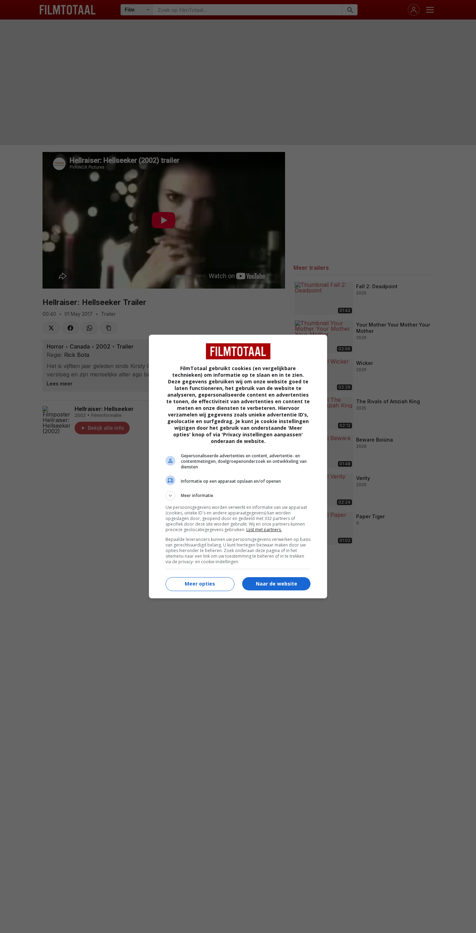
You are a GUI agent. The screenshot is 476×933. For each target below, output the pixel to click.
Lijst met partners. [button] (264, 530)
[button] (238, 495)
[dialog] (238, 466)
